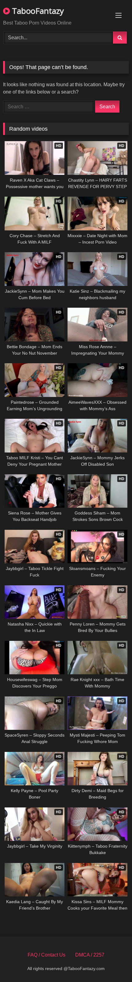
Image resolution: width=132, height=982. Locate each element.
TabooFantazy (37, 10)
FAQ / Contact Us (46, 954)
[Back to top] (113, 964)
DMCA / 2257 (89, 954)
